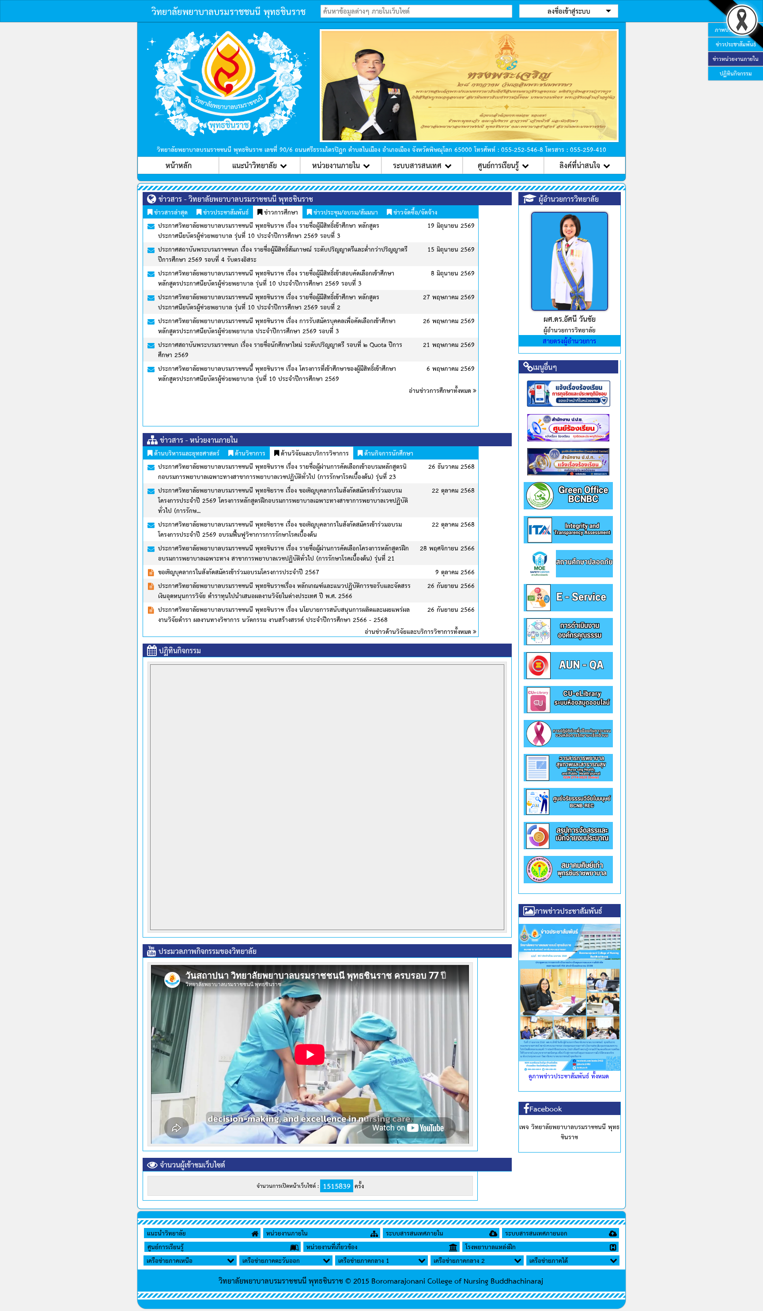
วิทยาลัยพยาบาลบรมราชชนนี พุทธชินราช (228, 11)
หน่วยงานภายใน (336, 165)
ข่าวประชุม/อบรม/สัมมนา (345, 212)
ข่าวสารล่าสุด (170, 212)
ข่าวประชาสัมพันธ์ (225, 212)
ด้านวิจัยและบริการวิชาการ (314, 453)
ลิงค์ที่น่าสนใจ (579, 165)
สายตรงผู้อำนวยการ (569, 340)
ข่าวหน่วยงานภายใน (736, 58)
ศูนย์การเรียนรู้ (498, 165)
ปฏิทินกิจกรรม (736, 73)
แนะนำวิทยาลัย (254, 165)
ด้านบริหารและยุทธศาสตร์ (185, 453)
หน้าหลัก (179, 165)
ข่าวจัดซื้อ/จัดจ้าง (414, 212)
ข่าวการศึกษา (280, 212)
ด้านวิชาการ (249, 453)
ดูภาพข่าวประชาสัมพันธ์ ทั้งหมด (569, 1076)
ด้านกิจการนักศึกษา (388, 453)
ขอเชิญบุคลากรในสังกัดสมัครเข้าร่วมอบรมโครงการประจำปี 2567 (238, 571)
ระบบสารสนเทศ (417, 165)
